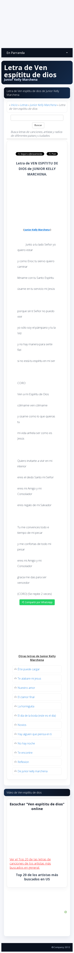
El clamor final (26, 697)
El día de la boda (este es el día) (37, 715)
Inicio (14, 105)
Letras (23, 105)
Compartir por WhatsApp (38, 602)
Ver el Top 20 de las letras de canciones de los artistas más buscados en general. (30, 863)
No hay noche (26, 743)
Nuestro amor (26, 688)
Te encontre (25, 753)
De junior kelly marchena (32, 771)
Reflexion (23, 762)
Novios (22, 725)
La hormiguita (26, 706)
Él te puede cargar (29, 669)
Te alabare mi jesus (29, 678)
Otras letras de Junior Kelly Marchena (37, 658)
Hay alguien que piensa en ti (35, 734)
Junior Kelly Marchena (43, 105)
